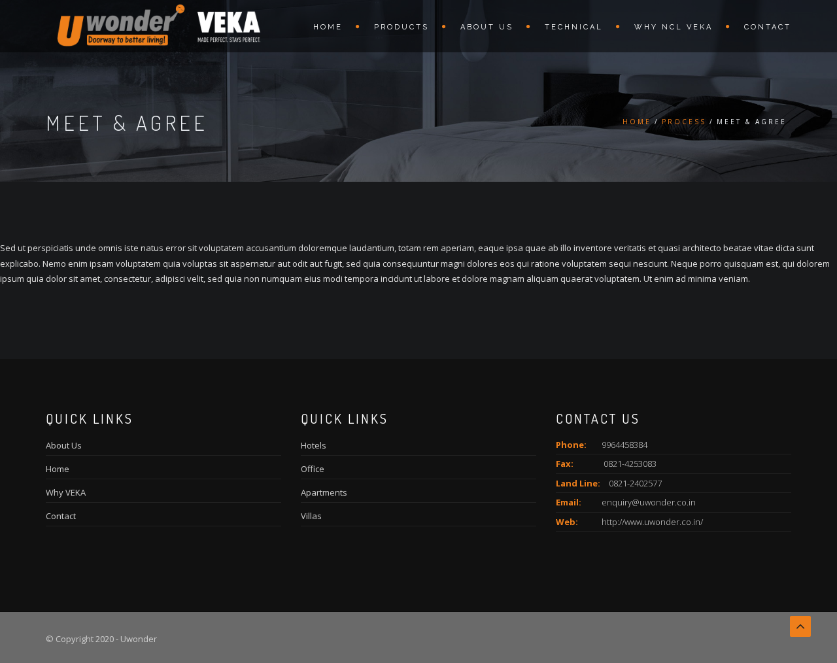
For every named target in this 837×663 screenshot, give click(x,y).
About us (486, 27)
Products (401, 27)
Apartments (324, 492)
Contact (767, 27)
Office (312, 469)
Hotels (313, 445)
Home (328, 27)
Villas (311, 516)
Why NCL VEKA (673, 27)
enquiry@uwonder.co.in (649, 502)
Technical (574, 27)
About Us (64, 445)
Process (684, 121)
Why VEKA (66, 492)
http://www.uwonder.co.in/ (652, 522)
